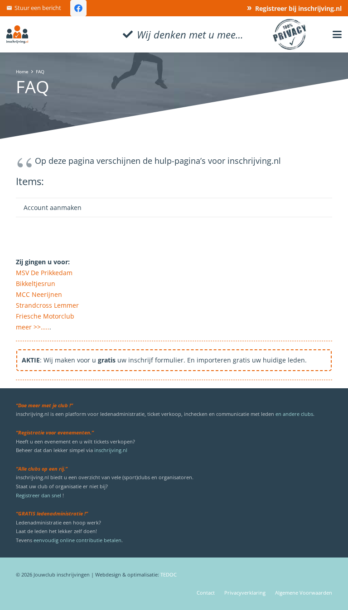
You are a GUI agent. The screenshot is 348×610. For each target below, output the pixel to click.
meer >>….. (32, 327)
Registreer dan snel (38, 495)
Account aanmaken (53, 207)
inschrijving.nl (110, 450)
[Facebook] (78, 8)
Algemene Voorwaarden (303, 592)
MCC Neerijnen (39, 294)
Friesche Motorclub (45, 316)
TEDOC (168, 574)
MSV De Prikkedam (44, 272)
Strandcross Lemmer (47, 305)
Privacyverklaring (245, 592)
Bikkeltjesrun (35, 283)
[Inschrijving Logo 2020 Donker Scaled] (17, 34)
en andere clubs (294, 413)
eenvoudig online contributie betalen (77, 540)
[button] (337, 34)
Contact (206, 592)
